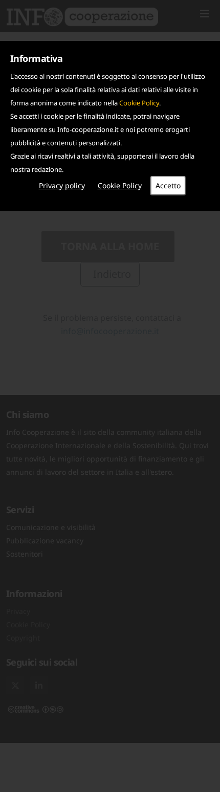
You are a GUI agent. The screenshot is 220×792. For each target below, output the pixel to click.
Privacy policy (62, 185)
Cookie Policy (139, 102)
